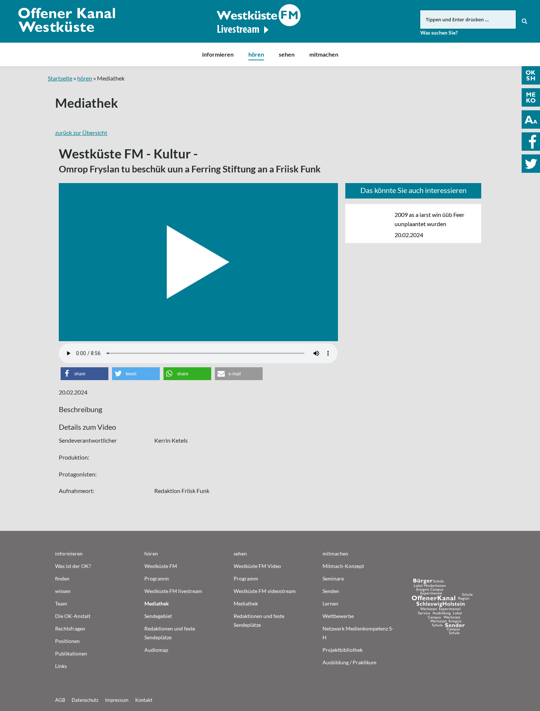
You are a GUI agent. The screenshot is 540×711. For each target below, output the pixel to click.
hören (84, 78)
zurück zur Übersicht (81, 132)
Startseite (60, 78)
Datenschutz (85, 700)
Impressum (117, 700)
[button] (84, 373)
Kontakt (143, 700)
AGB (60, 700)
